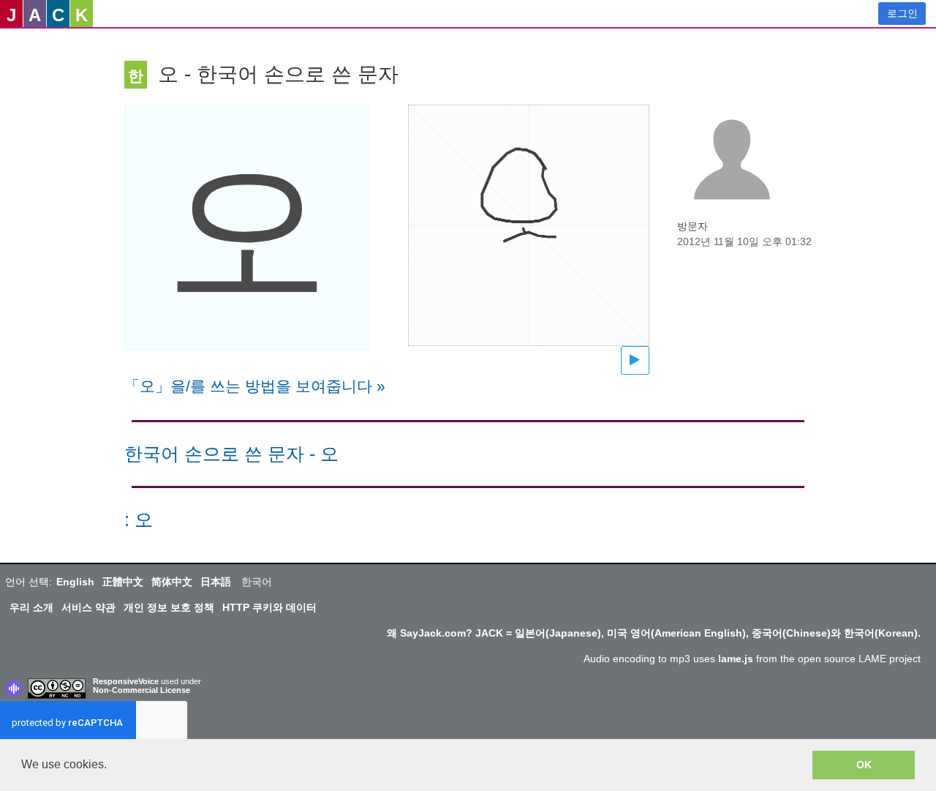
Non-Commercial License (141, 690)
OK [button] (864, 765)
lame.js (735, 658)
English (75, 582)
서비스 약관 (88, 607)
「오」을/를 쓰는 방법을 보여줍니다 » (254, 386)
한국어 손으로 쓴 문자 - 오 (231, 454)
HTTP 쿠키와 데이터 (269, 607)
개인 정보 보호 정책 (169, 607)
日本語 (215, 582)
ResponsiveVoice (126, 681)
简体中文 (171, 582)
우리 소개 (31, 607)
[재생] (635, 360)
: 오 (138, 520)
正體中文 (122, 582)
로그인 (902, 13)
